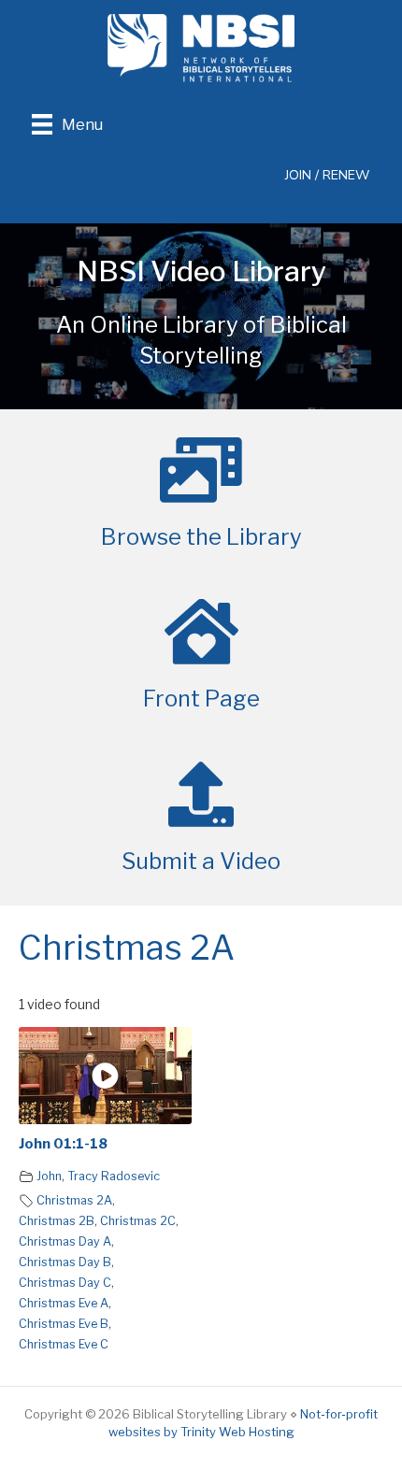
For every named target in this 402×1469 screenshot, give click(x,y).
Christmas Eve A (63, 1303)
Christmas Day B (65, 1262)
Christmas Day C (65, 1283)
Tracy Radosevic (113, 1176)
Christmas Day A (65, 1241)
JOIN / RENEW (327, 175)
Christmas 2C (138, 1221)
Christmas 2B (56, 1221)
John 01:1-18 (63, 1143)
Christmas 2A (74, 1200)
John (49, 1176)
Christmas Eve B (63, 1324)
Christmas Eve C (63, 1344)
